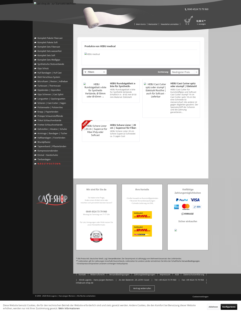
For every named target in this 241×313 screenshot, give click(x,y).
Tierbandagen (44, 159)
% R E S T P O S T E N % (49, 163)
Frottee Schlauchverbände (50, 124)
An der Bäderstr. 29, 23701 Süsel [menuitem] (134, 279)
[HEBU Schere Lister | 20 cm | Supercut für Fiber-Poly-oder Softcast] (95, 130)
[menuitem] (153, 23)
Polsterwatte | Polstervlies (50, 107)
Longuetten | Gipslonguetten (51, 98)
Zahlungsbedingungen (144, 274)
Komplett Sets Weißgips (49, 59)
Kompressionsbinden (48, 150)
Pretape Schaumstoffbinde (50, 116)
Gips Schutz (43, 68)
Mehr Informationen (69, 308)
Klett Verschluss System (49, 77)
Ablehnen (213, 306)
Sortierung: (163, 72)
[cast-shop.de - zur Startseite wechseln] (55, 12)
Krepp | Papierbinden (48, 111)
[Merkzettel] (153, 24)
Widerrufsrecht (97, 274)
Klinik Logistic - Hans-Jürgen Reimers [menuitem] (96, 279)
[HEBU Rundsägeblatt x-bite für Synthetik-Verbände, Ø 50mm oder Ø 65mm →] (95, 90)
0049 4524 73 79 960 (197, 9)
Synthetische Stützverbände (51, 64)
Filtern (90, 72)
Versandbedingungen (191, 261)
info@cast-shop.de (84, 282)
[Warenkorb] (198, 17)
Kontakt (82, 274)
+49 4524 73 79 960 (167, 279)
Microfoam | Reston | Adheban (53, 81)
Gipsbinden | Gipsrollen (49, 90)
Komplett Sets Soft (46, 55)
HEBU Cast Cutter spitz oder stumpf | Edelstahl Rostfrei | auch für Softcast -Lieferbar (183, 85)
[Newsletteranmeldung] (169, 24)
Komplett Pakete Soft (48, 42)
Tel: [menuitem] (165, 279)
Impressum (165, 274)
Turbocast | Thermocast (49, 85)
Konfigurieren (229, 306)
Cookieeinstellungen (200, 296)
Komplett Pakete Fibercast (50, 38)
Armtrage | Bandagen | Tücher (52, 133)
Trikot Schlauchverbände (49, 120)
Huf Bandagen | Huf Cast (50, 72)
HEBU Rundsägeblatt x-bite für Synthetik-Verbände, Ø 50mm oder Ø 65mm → (123, 85)
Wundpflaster (44, 142)
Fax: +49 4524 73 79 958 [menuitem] (193, 279)
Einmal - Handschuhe (48, 155)
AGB (177, 274)
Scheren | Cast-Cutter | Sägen (52, 103)
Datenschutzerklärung (193, 274)
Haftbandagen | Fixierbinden (51, 137)
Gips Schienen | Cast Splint (50, 94)
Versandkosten (114, 258)
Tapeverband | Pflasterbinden (52, 146)
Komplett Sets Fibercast (49, 46)
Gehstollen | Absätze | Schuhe (52, 129)
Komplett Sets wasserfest (50, 51)
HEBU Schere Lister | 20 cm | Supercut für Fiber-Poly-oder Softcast (123, 126)
